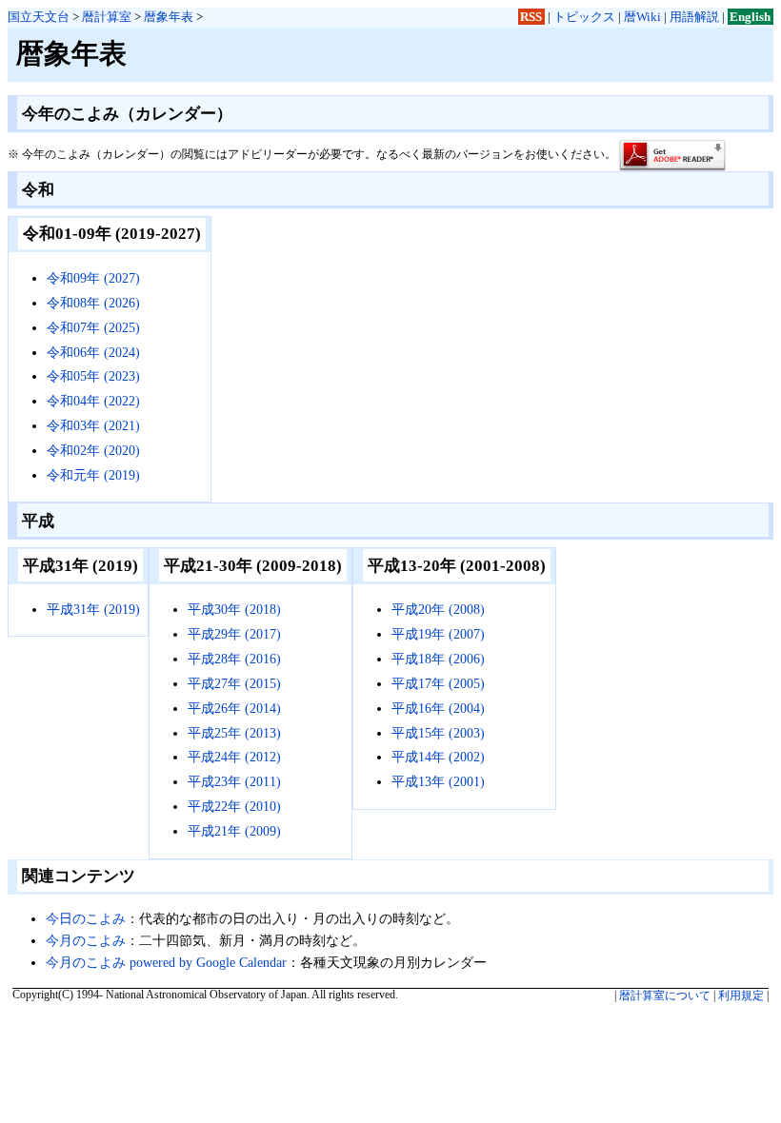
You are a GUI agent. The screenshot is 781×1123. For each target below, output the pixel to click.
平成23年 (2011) (234, 781)
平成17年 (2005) (438, 683)
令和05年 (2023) (93, 376)
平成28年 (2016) (234, 658)
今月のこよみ (86, 940)
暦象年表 (168, 17)
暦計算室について (665, 995)
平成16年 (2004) (438, 708)
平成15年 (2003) (438, 732)
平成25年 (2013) (234, 732)
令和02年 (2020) (93, 450)
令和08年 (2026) (93, 302)
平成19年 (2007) (438, 633)
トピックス (584, 17)
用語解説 (694, 17)
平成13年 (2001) (438, 781)
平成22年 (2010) (234, 806)
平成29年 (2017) (234, 633)
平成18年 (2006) (438, 658)
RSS (531, 17)
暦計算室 (106, 17)
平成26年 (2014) (234, 708)
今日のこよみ (86, 918)
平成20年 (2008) (438, 609)
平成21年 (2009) (234, 830)
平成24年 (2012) (234, 756)
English (750, 17)
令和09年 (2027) (93, 278)
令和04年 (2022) (93, 400)
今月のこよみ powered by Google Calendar (166, 962)
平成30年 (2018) (234, 609)
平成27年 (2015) (234, 683)
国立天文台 (39, 17)
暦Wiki (642, 17)
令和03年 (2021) (93, 425)
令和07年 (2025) (93, 327)
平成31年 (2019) (93, 609)
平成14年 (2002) (438, 756)
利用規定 (741, 995)
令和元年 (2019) (93, 475)
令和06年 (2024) (93, 352)
